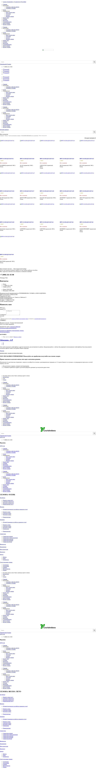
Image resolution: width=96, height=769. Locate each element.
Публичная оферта (5, 332)
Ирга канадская (4, 549)
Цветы (1, 554)
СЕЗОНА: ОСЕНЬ (11, 8)
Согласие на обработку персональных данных (12, 330)
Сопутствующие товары (14, 135)
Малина (2, 507)
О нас (4, 9)
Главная (5, 4)
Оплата (8, 15)
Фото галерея (6, 23)
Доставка (8, 13)
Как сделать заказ (10, 12)
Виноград (2, 552)
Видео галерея (6, 24)
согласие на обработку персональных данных (20, 318)
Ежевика (2, 519)
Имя (1, 307)
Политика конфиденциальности (8, 328)
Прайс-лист (6, 17)
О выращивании (7, 21)
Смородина (3, 534)
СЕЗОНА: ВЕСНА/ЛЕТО (12, 7)
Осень (6, 135)
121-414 (2, 316)
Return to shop (17, 336)
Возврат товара (10, 16)
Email (1, 309)
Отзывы (5, 19)
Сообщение (3, 314)
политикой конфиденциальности (40, 318)
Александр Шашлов (15, 326)
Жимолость (3, 544)
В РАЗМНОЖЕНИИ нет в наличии (29, 135)
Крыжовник (3, 547)
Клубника (2, 497)
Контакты (5, 20)
